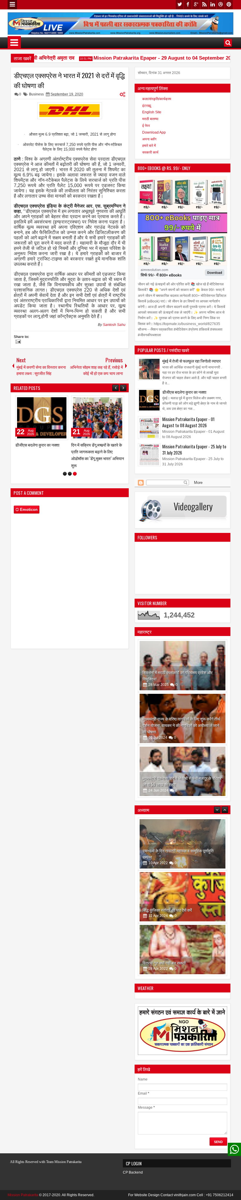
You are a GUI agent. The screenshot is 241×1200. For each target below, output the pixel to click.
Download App (154, 132)
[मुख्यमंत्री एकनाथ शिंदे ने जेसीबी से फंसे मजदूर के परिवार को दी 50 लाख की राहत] (182, 771)
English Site (151, 112)
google (196, 4)
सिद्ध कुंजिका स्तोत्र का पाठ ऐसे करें (167, 857)
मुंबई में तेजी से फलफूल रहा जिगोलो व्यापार (191, 361)
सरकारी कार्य (150, 152)
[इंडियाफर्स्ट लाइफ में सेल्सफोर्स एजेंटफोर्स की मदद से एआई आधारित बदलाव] (97, 417)
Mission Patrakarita (23, 1195)
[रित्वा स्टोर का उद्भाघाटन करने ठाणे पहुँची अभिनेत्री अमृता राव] (41, 417)
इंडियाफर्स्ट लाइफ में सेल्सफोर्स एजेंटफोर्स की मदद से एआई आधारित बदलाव (96, 451)
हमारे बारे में (149, 146)
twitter (179, 4)
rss (204, 4)
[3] (75, 467)
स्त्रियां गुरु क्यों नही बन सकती (164, 910)
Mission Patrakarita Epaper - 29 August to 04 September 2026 (154, 58)
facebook (188, 4)
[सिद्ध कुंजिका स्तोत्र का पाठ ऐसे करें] (182, 844)
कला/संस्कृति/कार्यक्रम (156, 99)
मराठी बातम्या (150, 119)
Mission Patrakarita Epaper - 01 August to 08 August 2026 (188, 422)
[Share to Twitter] (55, 401)
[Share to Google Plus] (62, 401)
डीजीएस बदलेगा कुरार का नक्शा (184, 392)
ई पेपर (146, 126)
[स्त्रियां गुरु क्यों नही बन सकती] (182, 896)
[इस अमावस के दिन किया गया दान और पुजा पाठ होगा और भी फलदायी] (182, 949)
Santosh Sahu (114, 325)
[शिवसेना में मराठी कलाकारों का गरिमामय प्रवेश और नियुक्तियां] (182, 665)
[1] (65, 467)
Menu (12, 4)
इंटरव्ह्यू (146, 106)
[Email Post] (17, 342)
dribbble (221, 4)
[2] (70, 467)
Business (36, 94)
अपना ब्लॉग (149, 139)
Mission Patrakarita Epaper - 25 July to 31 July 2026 (194, 449)
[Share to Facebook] (49, 401)
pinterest (229, 4)
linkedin (212, 4)
